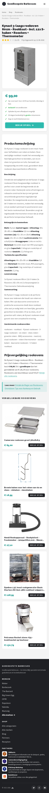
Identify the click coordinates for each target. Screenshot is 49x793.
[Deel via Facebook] (39, 788)
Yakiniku (5, 707)
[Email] (44, 788)
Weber (5, 683)
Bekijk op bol (23, 125)
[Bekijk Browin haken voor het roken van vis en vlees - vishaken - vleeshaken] (24, 468)
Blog (4, 734)
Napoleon (6, 703)
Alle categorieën (9, 726)
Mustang (6, 711)
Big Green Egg (8, 695)
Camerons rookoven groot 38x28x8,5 (22, 440)
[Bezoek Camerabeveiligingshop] (4, 761)
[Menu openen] (44, 3)
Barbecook (6, 687)
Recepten (6, 741)
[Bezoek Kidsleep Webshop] (4, 768)
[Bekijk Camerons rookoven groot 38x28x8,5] (24, 420)
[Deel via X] (33, 788)
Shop (10, 12)
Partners (6, 737)
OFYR (4, 699)
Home (4, 12)
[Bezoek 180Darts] (4, 753)
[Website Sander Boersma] (12, 788)
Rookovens (19, 12)
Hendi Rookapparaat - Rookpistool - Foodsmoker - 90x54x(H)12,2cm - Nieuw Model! (23, 540)
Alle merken (7, 730)
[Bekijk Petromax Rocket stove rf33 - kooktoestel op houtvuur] (24, 618)
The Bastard (7, 691)
